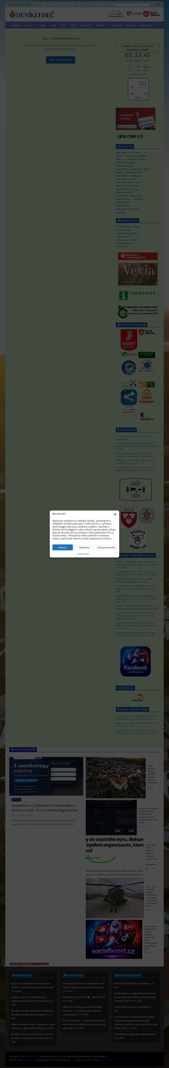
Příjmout (63, 547)
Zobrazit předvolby (106, 547)
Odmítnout (84, 547)
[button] (115, 514)
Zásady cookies (83, 553)
